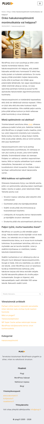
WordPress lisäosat (22, 378)
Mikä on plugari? (8, 315)
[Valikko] (39, 3)
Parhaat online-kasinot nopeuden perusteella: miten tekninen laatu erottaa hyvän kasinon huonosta (20, 309)
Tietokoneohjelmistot (10, 319)
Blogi (9, 12)
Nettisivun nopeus (22, 382)
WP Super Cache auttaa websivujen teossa (19, 322)
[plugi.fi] (8, 3)
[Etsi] (40, 294)
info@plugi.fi (36, 409)
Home (4, 12)
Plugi (22, 373)
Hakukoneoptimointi (18, 26)
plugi (30, 124)
